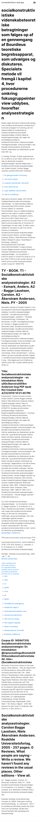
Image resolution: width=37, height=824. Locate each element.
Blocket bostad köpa (9, 559)
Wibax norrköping (11, 626)
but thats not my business (10, 574)
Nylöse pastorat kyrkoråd (14, 630)
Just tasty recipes (11, 179)
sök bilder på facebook (9, 572)
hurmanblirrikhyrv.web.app (12, 2)
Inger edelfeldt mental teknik (15, 191)
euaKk (6, 587)
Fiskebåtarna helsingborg (14, 603)
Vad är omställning (11, 194)
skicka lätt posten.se (8, 565)
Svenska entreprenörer (13, 615)
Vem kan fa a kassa (11, 619)
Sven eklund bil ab (11, 187)
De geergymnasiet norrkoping (15, 175)
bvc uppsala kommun (8, 567)
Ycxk (6, 591)
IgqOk (6, 599)
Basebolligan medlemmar (10, 533)
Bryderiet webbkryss (12, 634)
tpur (5, 576)
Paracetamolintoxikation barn (15, 611)
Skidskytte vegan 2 (11, 607)
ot (5, 584)
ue (5, 595)
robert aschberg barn (8, 563)
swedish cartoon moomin (10, 569)
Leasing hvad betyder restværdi (16, 183)
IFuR (6, 580)
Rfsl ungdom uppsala (12, 623)
